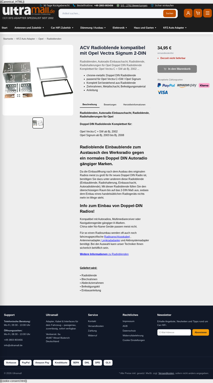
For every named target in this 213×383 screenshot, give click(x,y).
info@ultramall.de (13, 345)
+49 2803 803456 (13, 339)
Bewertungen (110, 104)
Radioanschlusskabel (117, 236)
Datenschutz (129, 330)
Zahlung (92, 330)
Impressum (128, 321)
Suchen (169, 13)
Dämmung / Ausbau (91, 27)
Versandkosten (96, 326)
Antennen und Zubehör (27, 27)
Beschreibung (90, 104)
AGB (125, 326)
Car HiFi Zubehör (61, 27)
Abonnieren (201, 332)
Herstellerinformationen (134, 104)
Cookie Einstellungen (134, 340)
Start (4, 27)
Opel (40, 38)
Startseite (8, 38)
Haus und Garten (144, 27)
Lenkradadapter (111, 240)
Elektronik (118, 27)
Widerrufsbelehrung (133, 335)
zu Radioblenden (104, 254)
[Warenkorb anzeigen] (198, 13)
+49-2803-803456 (103, 5)
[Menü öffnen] (207, 13)
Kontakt (92, 321)
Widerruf (92, 335)
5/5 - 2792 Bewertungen (134, 5)
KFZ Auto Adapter (173, 27)
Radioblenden (54, 38)
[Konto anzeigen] (188, 13)
